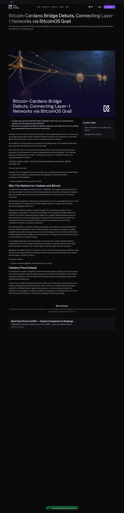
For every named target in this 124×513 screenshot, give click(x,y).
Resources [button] (45, 7)
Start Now (108, 7)
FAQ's (67, 7)
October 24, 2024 (34, 181)
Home (38, 7)
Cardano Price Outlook (93, 134)
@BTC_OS (24, 250)
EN (92, 7)
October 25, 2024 (45, 263)
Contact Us (54, 7)
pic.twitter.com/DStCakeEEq (19, 177)
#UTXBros (64, 175)
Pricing (61, 7)
